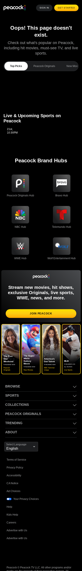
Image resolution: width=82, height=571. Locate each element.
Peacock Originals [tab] (43, 59)
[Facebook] (10, 540)
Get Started (67, 8)
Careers (12, 510)
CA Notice (13, 471)
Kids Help (12, 502)
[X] (55, 540)
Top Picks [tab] (15, 59)
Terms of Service (17, 447)
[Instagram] (44, 540)
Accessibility (14, 463)
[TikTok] (21, 540)
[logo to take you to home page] (14, 8)
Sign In (45, 8)
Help (9, 494)
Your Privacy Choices (26, 486)
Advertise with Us (17, 518)
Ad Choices (13, 478)
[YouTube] (32, 540)
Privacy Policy (15, 455)
